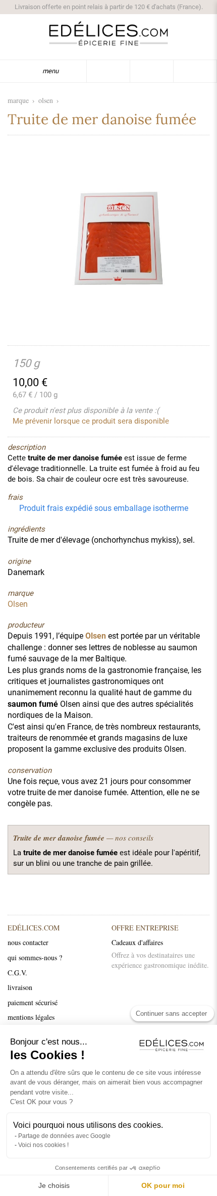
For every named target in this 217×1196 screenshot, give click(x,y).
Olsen (95, 636)
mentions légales (31, 1017)
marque (18, 100)
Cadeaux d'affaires (137, 942)
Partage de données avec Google (64, 1135)
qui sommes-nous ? (35, 957)
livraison (20, 987)
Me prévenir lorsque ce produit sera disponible (91, 421)
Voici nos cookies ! (43, 1145)
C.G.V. (17, 972)
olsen (45, 100)
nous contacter (28, 942)
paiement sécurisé (33, 1002)
